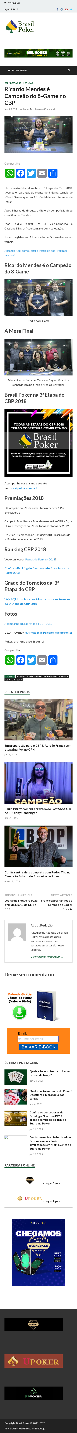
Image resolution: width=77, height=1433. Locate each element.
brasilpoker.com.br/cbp (25, 488)
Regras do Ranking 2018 (40, 559)
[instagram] (62, 9)
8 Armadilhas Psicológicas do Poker (48, 632)
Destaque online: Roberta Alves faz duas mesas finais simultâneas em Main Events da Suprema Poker (50, 1143)
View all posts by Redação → (47, 956)
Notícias (28, 83)
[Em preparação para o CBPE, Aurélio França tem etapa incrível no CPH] (38, 741)
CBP (6, 83)
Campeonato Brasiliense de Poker (47, 676)
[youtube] (66, 9)
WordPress (24, 1428)
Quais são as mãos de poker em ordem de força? (50, 1073)
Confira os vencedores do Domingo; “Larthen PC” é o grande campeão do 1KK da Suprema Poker (48, 1118)
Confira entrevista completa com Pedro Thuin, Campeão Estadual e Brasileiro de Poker (37, 874)
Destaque (15, 83)
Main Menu (19, 70)
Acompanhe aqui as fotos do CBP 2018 (28, 623)
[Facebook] (57, 9)
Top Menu (14, 3)
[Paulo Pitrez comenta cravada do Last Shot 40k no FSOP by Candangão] (38, 804)
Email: (22, 1033)
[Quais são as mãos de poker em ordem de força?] (15, 1071)
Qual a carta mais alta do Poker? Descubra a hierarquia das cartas (51, 1094)
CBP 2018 (17, 679)
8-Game (20, 676)
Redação (27, 109)
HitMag (40, 1428)
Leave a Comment (45, 109)
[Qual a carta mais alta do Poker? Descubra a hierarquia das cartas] (15, 1091)
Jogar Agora (52, 1183)
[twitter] (71, 9)
